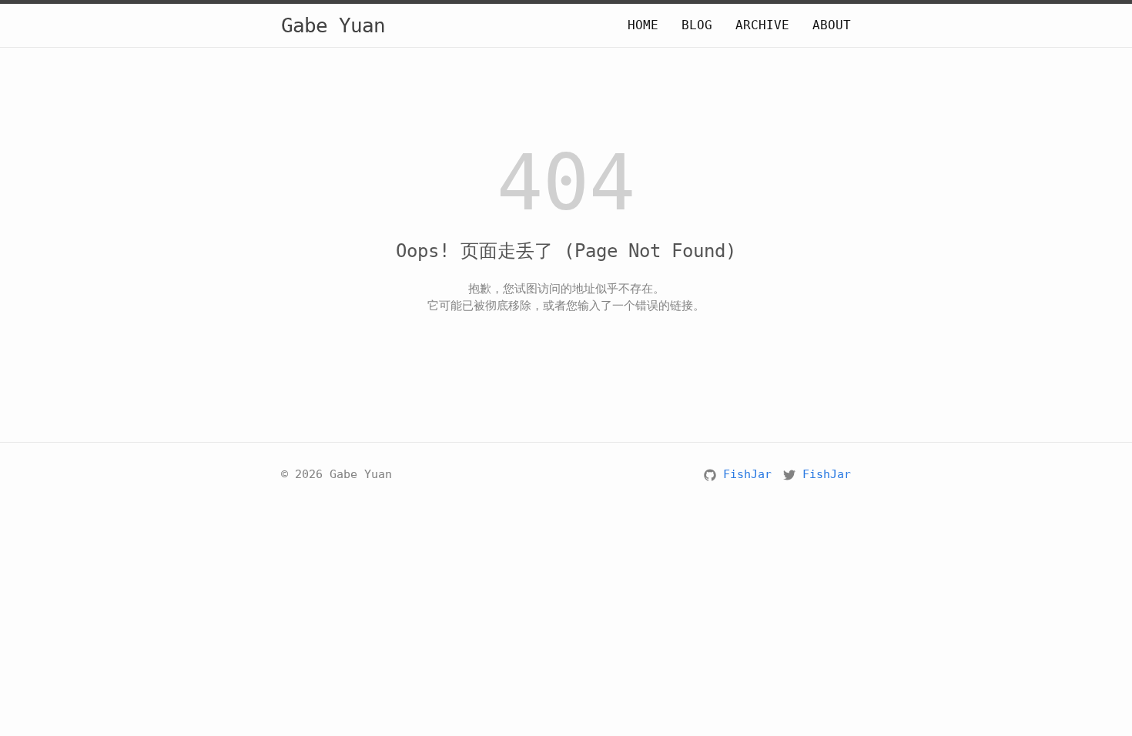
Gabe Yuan (333, 25)
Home (643, 25)
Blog (697, 25)
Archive (762, 25)
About (831, 25)
